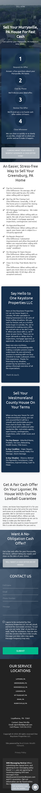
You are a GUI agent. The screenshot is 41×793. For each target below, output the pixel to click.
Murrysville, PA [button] (20, 703)
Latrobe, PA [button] (20, 679)
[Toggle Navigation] (35, 17)
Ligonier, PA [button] (20, 691)
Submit (20, 650)
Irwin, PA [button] (20, 699)
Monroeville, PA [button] (20, 687)
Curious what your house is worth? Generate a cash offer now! (20, 153)
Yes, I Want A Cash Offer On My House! (21, 563)
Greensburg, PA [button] (20, 683)
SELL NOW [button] (20, 6)
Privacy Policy (20, 752)
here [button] (13, 770)
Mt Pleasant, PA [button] (20, 695)
